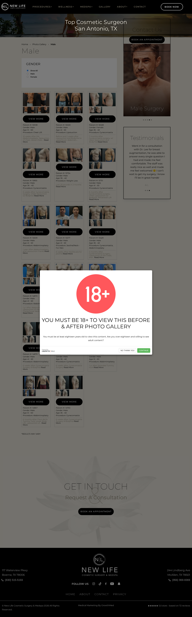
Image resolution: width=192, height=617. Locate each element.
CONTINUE (144, 350)
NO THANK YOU (127, 350)
